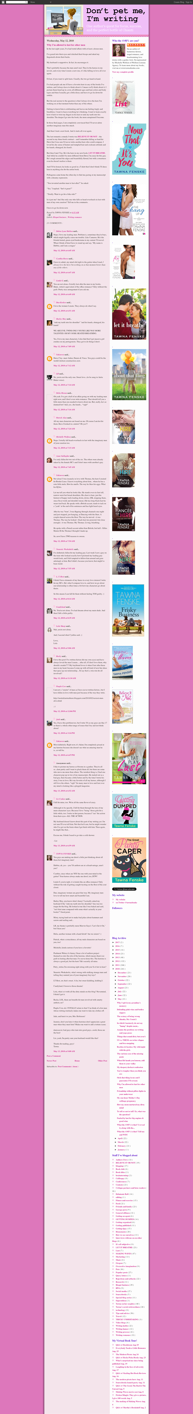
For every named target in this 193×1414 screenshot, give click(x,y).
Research (120, 1281)
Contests (119, 1184)
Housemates (121, 1231)
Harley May (61, 318)
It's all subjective (123, 1244)
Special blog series (124, 1297)
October (121, 980)
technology (121, 1310)
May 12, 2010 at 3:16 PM (64, 732)
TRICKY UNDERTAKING (127, 1319)
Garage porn (121, 1209)
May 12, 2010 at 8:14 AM (64, 598)
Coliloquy (120, 1178)
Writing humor (122, 1328)
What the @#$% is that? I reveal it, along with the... (131, 1126)
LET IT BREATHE (97, 152)
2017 (117, 942)
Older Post (102, 1060)
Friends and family (124, 1206)
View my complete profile (123, 71)
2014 (117, 953)
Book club (120, 1169)
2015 (117, 949)
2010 (117, 968)
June (120, 995)
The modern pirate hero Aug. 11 (129, 1379)
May (120, 998)
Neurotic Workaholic (65, 549)
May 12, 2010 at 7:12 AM (64, 365)
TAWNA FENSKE (64, 853)
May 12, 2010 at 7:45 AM (64, 467)
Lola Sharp (61, 626)
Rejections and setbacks (126, 1278)
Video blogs (121, 1322)
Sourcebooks (121, 1294)
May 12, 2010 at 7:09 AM (64, 346)
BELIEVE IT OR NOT (87, 136)
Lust (118, 1250)
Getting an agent (123, 1216)
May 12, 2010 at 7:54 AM (64, 541)
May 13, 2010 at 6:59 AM (64, 845)
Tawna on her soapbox (125, 1303)
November (122, 976)
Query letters (121, 1275)
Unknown (60, 354)
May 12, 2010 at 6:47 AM (64, 272)
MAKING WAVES (124, 1253)
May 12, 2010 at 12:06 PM (65, 711)
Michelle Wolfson (63, 436)
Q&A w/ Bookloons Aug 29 (127, 1344)
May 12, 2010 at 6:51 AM (64, 310)
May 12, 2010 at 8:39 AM (64, 617)
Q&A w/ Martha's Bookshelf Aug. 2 (131, 1407)
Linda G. (60, 280)
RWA (118, 1288)
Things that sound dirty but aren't (131, 1036)
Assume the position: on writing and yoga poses (130, 1031)
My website (120, 899)
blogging (120, 1165)
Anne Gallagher (63, 456)
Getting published (123, 1225)
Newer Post (51, 1060)
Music (118, 1259)
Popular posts (122, 1272)
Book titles (120, 1172)
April (120, 1138)
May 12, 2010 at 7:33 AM (64, 447)
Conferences (121, 1181)
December (122, 972)
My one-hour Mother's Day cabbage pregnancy (128, 1099)
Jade (58, 719)
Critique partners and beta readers (131, 1187)
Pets (118, 1269)
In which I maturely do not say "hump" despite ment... (130, 1025)
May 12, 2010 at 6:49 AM (64, 294)
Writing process (123, 1331)
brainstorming (122, 1175)
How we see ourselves (125, 1234)
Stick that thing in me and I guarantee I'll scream (128, 1079)
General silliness (123, 1212)
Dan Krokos (61, 302)
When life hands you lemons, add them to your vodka (131, 1062)
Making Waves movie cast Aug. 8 (130, 1391)
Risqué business (60, 217)
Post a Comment (54, 1055)
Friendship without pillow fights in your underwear (131, 1092)
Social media (121, 1291)
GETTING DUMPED (125, 1219)
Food (118, 1203)
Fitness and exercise (124, 1200)
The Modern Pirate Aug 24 (127, 1354)
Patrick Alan (61, 417)
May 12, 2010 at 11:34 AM (65, 678)
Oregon (119, 1263)
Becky (59, 656)
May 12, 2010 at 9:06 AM (64, 648)
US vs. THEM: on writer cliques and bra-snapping (130, 1042)
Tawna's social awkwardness (128, 1306)
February (122, 1145)
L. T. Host (60, 576)
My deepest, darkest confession (130, 1067)
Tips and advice (123, 1313)
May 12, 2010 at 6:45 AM (64, 250)
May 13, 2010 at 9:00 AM (64, 1051)
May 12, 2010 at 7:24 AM (64, 428)
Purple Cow (61, 686)
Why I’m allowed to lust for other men (66, 45)
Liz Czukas (61, 798)
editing (119, 1197)
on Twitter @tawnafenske (126, 902)
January (121, 1149)
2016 (117, 946)
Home (77, 1060)
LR (57, 373)
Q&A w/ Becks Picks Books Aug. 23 (131, 1357)
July (120, 991)
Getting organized (124, 1222)
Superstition (121, 1300)
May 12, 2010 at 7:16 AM (64, 409)
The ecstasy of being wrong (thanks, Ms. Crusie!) (128, 1018)
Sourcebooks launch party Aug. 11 (130, 1382)
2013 (117, 957)
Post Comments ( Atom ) (68, 1066)
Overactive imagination (126, 1266)
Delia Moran (61, 393)
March (121, 1142)
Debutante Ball (122, 1194)
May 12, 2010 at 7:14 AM (64, 384)
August (121, 987)
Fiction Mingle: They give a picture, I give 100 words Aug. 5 (129, 1397)
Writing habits (122, 1325)
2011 (117, 965)
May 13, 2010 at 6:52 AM (64, 790)
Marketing (120, 1256)
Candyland (61, 607)
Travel (119, 1316)
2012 (117, 961)
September (122, 983)
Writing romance (75, 217)
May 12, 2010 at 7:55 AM (64, 568)
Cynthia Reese (62, 258)
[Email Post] (77, 215)
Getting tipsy (121, 1228)
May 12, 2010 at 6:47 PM (64, 754)
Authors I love (122, 1159)
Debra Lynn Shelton (64, 231)
